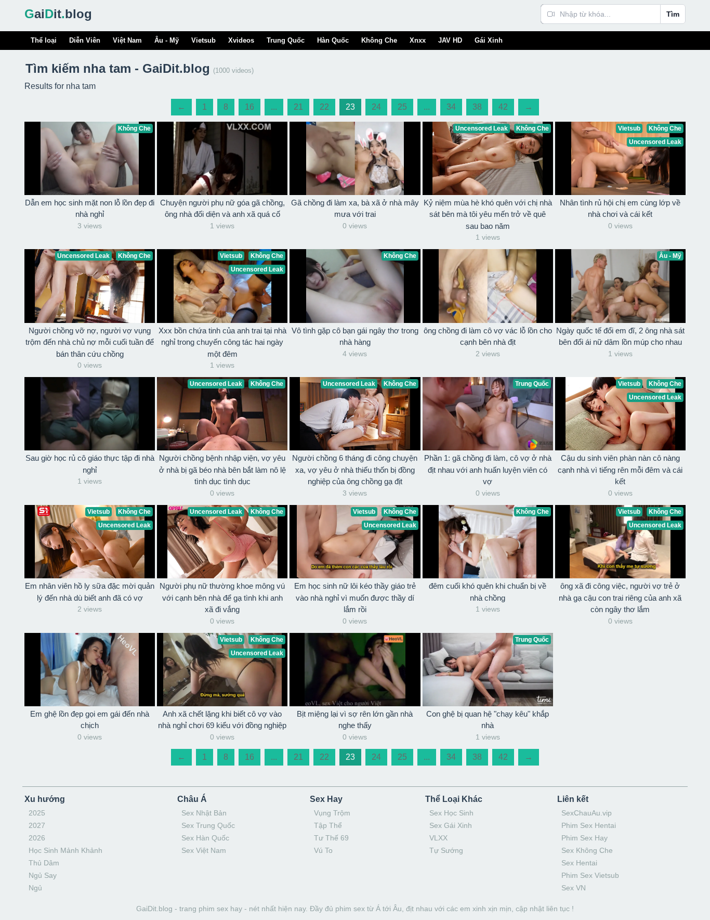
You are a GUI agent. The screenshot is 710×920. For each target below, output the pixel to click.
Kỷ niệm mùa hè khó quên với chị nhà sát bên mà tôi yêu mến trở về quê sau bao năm (488, 214)
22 (324, 106)
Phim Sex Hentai (588, 825)
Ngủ (35, 888)
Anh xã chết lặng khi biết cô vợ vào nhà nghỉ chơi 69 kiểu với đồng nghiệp (222, 719)
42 (503, 106)
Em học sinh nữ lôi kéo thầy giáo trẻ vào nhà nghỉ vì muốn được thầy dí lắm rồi (355, 597)
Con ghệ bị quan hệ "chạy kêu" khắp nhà (487, 719)
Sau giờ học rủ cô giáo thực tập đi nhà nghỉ (89, 463)
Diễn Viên (84, 40)
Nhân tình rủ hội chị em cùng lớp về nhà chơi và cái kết (620, 208)
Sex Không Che (587, 850)
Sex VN (573, 888)
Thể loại (44, 40)
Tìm (672, 14)
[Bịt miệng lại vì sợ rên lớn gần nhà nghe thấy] (355, 669)
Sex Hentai (579, 863)
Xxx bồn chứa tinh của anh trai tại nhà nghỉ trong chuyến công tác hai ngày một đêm (222, 342)
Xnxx (418, 40)
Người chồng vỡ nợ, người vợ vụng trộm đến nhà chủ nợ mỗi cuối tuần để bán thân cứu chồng (89, 342)
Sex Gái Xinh (450, 825)
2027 (37, 825)
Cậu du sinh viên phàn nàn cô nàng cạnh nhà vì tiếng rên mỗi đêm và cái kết (620, 469)
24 (376, 106)
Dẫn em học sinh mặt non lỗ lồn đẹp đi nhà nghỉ (89, 208)
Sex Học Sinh (451, 813)
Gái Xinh (489, 40)
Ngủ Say (43, 875)
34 (451, 106)
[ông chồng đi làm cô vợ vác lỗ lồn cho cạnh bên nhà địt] (488, 285)
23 (350, 106)
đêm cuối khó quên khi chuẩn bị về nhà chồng (487, 591)
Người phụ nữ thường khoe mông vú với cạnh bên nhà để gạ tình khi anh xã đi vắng (222, 597)
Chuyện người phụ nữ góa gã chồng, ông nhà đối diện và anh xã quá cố (222, 208)
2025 (37, 813)
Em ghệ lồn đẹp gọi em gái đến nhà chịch (89, 719)
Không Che (379, 40)
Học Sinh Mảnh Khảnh (65, 850)
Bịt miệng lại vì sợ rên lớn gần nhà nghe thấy (355, 719)
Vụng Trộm (332, 813)
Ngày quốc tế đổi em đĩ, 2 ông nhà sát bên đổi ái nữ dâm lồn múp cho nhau (620, 336)
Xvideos (241, 40)
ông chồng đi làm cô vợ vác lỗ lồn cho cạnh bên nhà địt (488, 336)
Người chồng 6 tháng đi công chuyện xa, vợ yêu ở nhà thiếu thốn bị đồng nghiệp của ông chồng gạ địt (354, 469)
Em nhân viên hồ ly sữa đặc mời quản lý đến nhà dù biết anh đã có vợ (89, 591)
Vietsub (203, 40)
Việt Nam (127, 40)
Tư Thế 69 (331, 838)
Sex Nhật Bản (204, 813)
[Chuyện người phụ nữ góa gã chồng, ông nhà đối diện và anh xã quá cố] (222, 158)
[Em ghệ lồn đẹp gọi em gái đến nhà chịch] (89, 669)
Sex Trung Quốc (208, 825)
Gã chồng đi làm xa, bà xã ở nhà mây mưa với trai (355, 208)
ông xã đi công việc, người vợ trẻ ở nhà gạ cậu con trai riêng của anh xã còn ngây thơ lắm (620, 597)
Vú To (323, 850)
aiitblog (58, 14)
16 (249, 106)
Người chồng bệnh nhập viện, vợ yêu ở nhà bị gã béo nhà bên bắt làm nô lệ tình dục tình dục (222, 469)
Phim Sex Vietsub (590, 875)
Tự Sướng (446, 850)
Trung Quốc (286, 40)
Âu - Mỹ (166, 40)
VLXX (438, 838)
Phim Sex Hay (584, 838)
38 (477, 106)
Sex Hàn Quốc (205, 838)
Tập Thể (328, 825)
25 (402, 106)
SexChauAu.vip (586, 813)
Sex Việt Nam (203, 850)
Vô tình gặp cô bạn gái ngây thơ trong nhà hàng (355, 336)
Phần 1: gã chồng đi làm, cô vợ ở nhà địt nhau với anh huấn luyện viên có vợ (487, 469)
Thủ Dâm (44, 863)
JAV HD (450, 40)
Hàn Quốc (333, 40)
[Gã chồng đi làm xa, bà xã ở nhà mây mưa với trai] (355, 158)
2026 (37, 838)
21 (298, 106)
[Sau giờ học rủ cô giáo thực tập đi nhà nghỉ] (89, 413)
